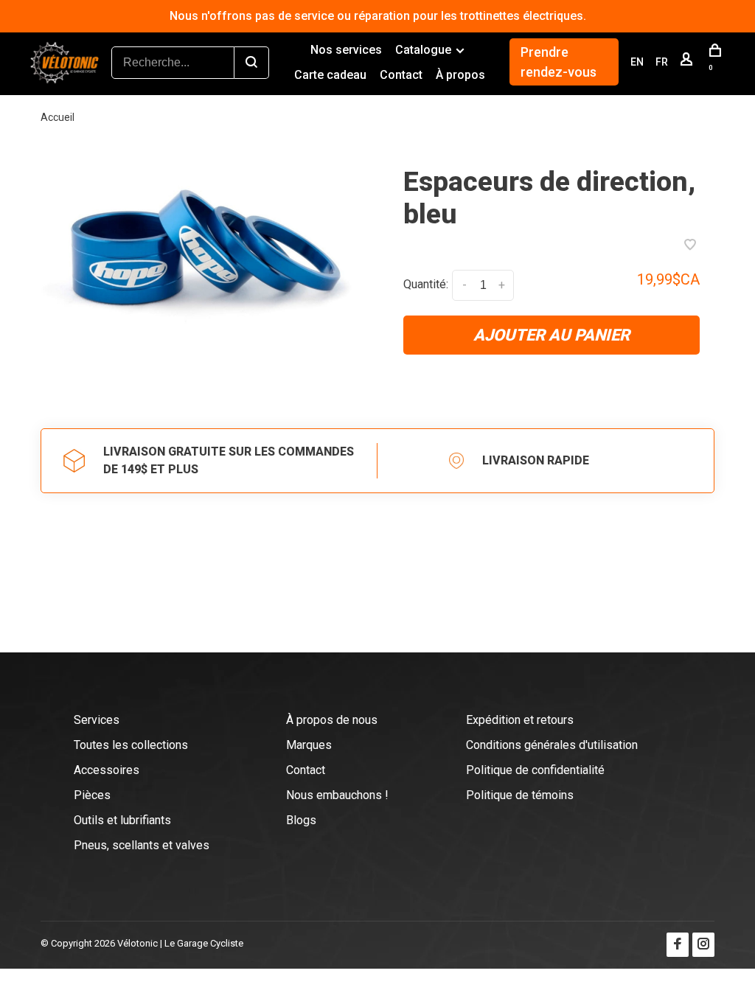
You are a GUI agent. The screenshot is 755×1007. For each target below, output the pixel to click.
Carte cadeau (330, 75)
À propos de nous (332, 720)
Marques (309, 745)
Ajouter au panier (551, 335)
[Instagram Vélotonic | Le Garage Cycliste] (703, 945)
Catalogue (423, 50)
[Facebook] (678, 945)
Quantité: (425, 285)
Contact (401, 75)
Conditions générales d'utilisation (552, 745)
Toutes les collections (131, 745)
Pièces (92, 795)
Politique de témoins (520, 795)
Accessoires (106, 770)
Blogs (301, 820)
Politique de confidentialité (535, 770)
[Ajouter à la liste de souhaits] (690, 246)
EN (637, 62)
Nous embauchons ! (337, 795)
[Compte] (688, 62)
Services (96, 720)
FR (661, 62)
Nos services (346, 50)
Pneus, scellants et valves (141, 845)
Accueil (57, 117)
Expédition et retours (520, 720)
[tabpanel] (203, 257)
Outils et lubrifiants (122, 820)
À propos (460, 75)
